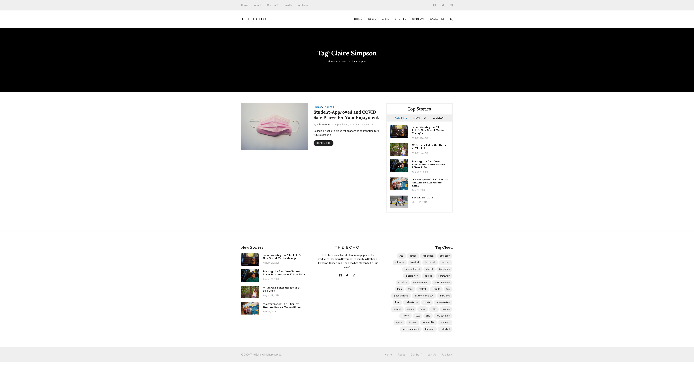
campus (446, 262)
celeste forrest (412, 269)
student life (428, 322)
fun (448, 289)
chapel (429, 269)
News (372, 19)
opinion (446, 309)
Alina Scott (428, 256)
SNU (428, 316)
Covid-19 (402, 282)
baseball (414, 262)
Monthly (420, 117)
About (257, 5)
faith (399, 289)
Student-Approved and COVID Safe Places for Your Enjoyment (346, 114)
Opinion (418, 19)
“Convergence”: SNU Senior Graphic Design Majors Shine (429, 182)
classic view (412, 276)
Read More (323, 143)
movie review (443, 302)
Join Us (288, 5)
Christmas (444, 269)
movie (427, 302)
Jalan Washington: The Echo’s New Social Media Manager (428, 130)
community (444, 276)
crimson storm (420, 282)
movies (397, 309)
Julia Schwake (324, 124)
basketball (430, 262)
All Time (401, 117)
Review (405, 316)
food (410, 289)
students (445, 322)
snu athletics (443, 316)
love (397, 302)
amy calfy (445, 256)
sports (399, 322)
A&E (401, 256)
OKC (434, 309)
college (428, 276)
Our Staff (272, 5)
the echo (429, 329)
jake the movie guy (424, 295)
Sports (400, 19)
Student (413, 322)
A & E (385, 19)
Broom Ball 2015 (422, 197)
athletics (399, 262)
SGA (417, 316)
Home (244, 5)
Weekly (438, 117)
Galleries (437, 19)
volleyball (445, 329)
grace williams (401, 295)
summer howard (410, 329)
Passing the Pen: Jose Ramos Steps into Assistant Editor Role (430, 164)
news (422, 309)
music (410, 309)
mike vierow (412, 302)
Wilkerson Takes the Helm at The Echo (429, 147)
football (422, 289)
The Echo (254, 19)
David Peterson (442, 282)
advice (413, 256)
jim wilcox (445, 295)
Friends (436, 289)
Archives (303, 5)
